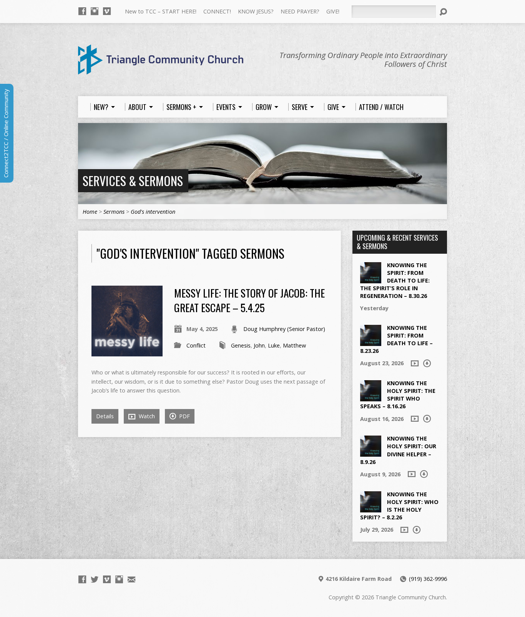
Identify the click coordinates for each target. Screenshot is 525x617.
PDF (184, 416)
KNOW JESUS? (256, 11)
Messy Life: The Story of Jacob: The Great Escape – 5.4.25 (249, 300)
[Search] (443, 12)
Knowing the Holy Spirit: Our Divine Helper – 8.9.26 (398, 450)
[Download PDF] (427, 363)
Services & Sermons (133, 180)
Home (90, 211)
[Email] (131, 579)
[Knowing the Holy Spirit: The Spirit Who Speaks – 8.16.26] (370, 397)
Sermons (114, 211)
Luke (274, 345)
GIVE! (332, 11)
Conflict (196, 345)
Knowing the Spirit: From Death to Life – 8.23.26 (396, 339)
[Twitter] (94, 579)
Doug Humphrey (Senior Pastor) (284, 329)
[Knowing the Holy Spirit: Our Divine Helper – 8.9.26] (370, 452)
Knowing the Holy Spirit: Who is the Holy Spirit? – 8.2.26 (399, 506)
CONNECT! (217, 11)
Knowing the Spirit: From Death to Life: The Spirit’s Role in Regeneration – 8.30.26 (395, 280)
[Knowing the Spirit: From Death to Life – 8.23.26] (370, 341)
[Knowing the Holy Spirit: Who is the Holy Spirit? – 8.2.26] (370, 508)
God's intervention (153, 211)
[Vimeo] (107, 11)
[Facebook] (82, 11)
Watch (146, 416)
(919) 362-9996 (428, 578)
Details (105, 416)
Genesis (241, 345)
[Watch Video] (415, 363)
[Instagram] (94, 11)
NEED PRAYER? (300, 11)
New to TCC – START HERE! (160, 11)
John (259, 345)
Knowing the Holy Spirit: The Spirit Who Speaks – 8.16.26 (397, 394)
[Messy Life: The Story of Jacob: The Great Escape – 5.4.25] (127, 352)
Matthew (294, 345)
